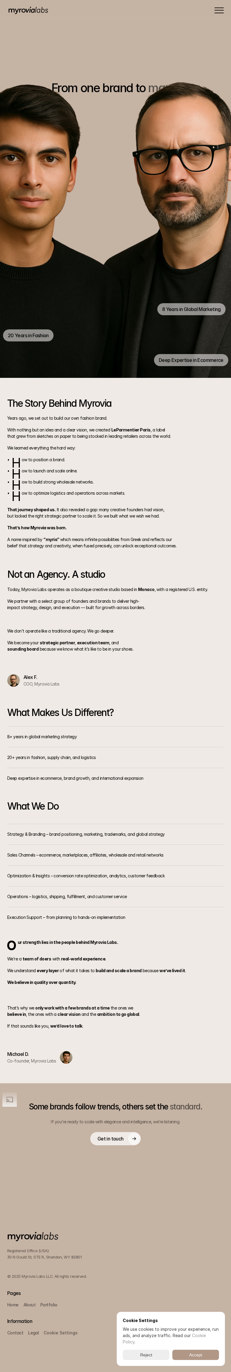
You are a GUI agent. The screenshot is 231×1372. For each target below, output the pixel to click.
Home (13, 1304)
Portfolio (48, 1304)
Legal (33, 1332)
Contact (15, 1332)
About (29, 1304)
